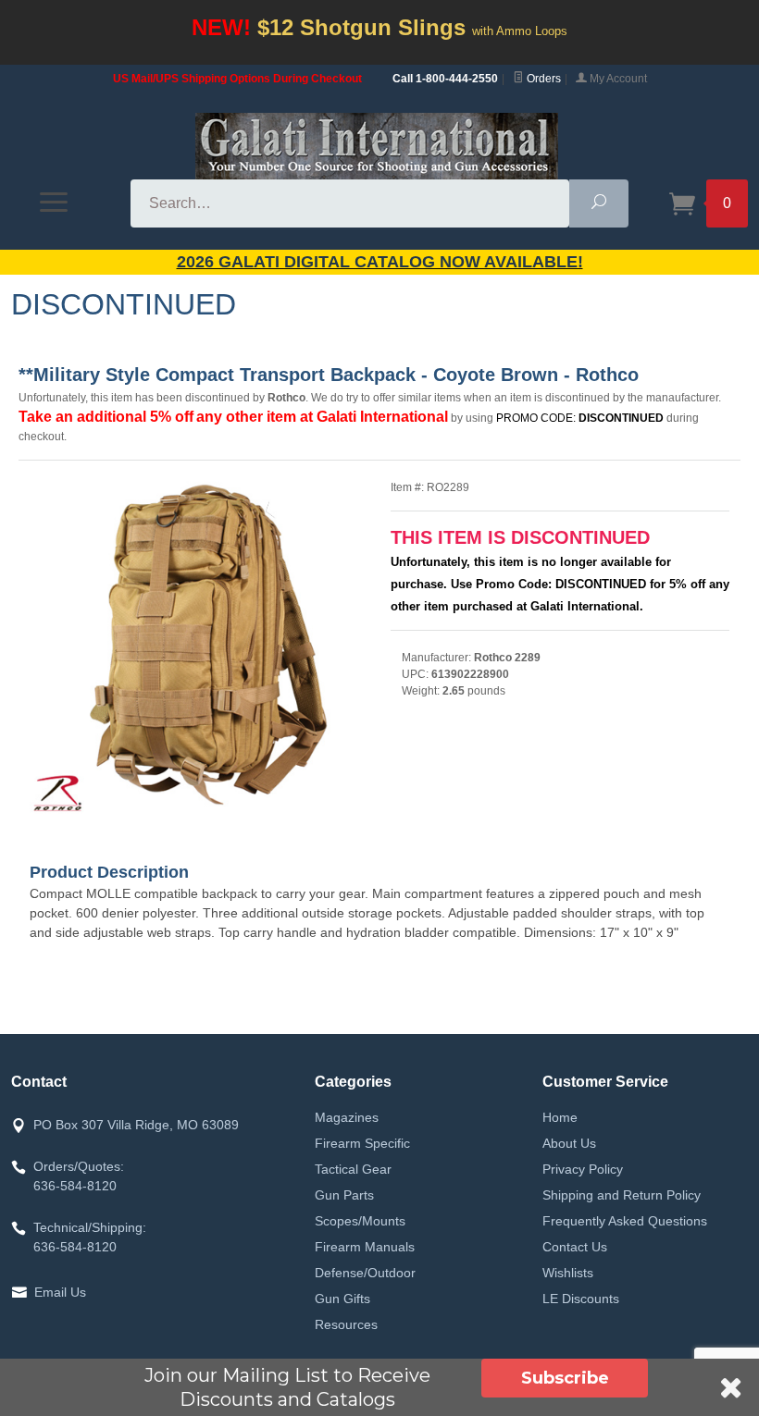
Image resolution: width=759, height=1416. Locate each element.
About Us (569, 1143)
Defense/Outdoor (365, 1272)
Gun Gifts (342, 1298)
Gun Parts (344, 1195)
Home (560, 1117)
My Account (617, 78)
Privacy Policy (582, 1169)
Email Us (60, 1292)
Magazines (347, 1117)
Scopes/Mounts (360, 1220)
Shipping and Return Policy (621, 1195)
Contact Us (574, 1246)
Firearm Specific (362, 1143)
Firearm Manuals (365, 1246)
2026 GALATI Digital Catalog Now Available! (380, 261)
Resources (346, 1324)
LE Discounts (580, 1298)
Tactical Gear (353, 1169)
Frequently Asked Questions (624, 1220)
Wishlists (567, 1272)
